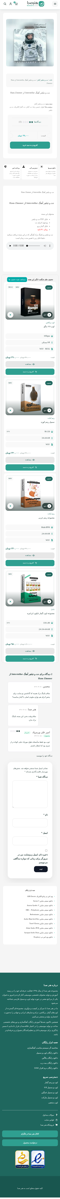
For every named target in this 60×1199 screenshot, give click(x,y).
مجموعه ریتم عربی (46, 518)
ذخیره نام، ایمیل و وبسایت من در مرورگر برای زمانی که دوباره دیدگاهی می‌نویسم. (30, 859)
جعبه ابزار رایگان (30, 890)
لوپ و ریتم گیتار (51, 1082)
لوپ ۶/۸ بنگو (49, 326)
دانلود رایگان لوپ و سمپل (47, 1053)
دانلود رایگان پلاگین (50, 1058)
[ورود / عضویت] (10, 4)
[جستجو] (5, 4)
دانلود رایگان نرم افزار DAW (46, 1068)
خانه (50, 80)
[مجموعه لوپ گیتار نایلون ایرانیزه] (30, 588)
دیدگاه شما (42, 777)
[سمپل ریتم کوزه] (30, 397)
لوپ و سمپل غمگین (49, 1092)
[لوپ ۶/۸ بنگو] (30, 301)
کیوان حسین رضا (38, 107)
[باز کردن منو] (55, 4)
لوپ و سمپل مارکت (49, 1098)
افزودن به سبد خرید (30, 145)
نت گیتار (29, 107)
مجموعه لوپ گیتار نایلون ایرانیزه (40, 613)
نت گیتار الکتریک (19, 107)
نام (45, 815)
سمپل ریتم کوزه (47, 422)
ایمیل (44, 833)
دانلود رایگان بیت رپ (49, 1063)
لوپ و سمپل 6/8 (51, 1087)
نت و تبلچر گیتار (42, 80)
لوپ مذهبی (53, 1103)
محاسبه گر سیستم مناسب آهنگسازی (42, 1048)
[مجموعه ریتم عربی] (30, 493)
